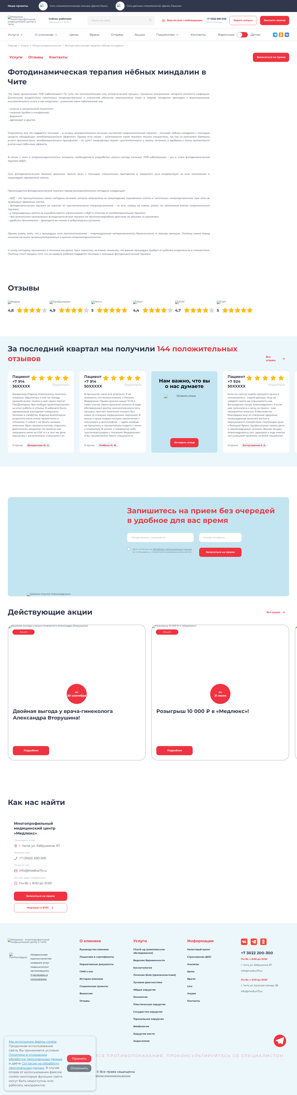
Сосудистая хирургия (147, 1011)
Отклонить (79, 1068)
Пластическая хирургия (149, 1004)
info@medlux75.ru (251, 970)
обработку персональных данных (172, 549)
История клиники (91, 978)
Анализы (193, 964)
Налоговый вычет (198, 949)
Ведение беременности (149, 960)
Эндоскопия (141, 1040)
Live (189, 986)
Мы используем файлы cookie (32, 1042)
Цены (190, 971)
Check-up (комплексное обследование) (149, 951)
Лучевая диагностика (147, 982)
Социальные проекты (94, 986)
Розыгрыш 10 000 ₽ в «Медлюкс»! (202, 711)
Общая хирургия (144, 989)
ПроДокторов (61, 384)
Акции (191, 993)
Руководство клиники (94, 949)
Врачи (191, 978)
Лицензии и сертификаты (97, 956)
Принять (79, 1059)
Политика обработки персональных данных (105, 1075)
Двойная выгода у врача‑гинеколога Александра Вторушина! (63, 714)
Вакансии (86, 993)
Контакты (193, 1000)
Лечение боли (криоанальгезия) (154, 974)
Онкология (140, 996)
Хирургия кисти (144, 1033)
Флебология (141, 1026)
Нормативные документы (96, 964)
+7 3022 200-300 (257, 952)
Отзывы (85, 1000)
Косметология (142, 967)
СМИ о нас (86, 971)
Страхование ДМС (199, 956)
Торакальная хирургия (148, 1018)
